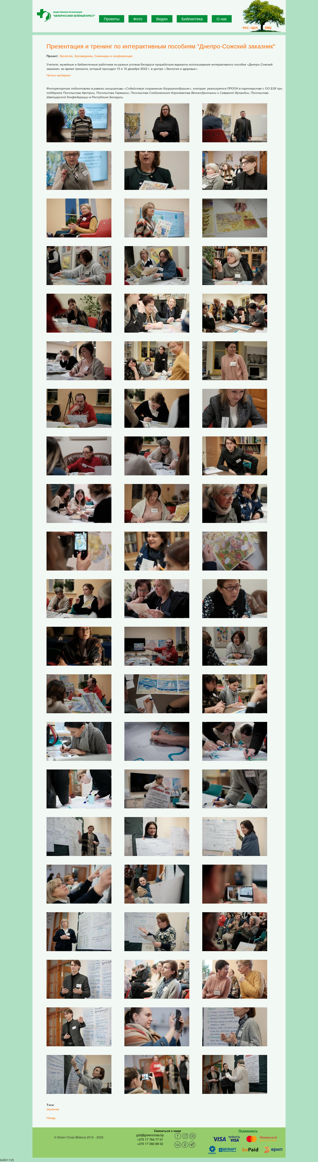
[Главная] (66, 15)
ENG (268, 28)
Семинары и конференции (113, 56)
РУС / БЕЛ (250, 28)
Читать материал (59, 75)
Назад (51, 1118)
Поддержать (248, 1130)
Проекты (111, 18)
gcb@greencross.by (150, 1135)
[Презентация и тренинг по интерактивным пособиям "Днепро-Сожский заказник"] (79, 122)
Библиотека (192, 18)
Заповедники (83, 56)
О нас (222, 18)
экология (53, 1109)
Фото (137, 18)
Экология (65, 56)
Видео (162, 18)
